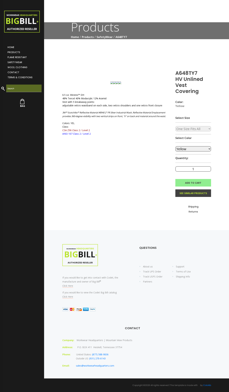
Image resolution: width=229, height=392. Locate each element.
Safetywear (15, 62)
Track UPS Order (152, 271)
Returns (193, 211)
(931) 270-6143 (97, 358)
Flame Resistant (17, 57)
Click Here (67, 285)
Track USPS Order (152, 276)
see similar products (193, 193)
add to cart (193, 182)
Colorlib (207, 385)
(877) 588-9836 (100, 354)
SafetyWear (105, 37)
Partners (147, 281)
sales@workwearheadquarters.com (95, 365)
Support (180, 266)
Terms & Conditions (20, 77)
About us (148, 266)
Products (14, 52)
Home (75, 37)
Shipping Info (183, 276)
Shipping (193, 206)
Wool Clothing (17, 67)
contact (13, 72)
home (11, 47)
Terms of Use (183, 271)
